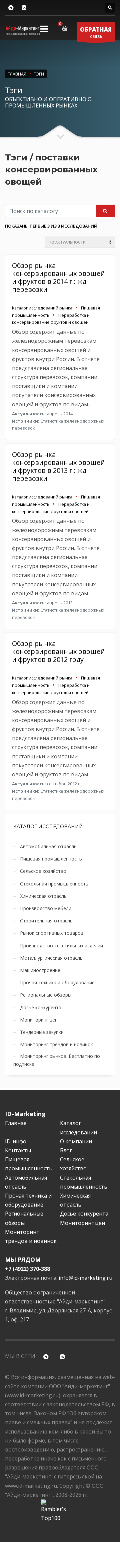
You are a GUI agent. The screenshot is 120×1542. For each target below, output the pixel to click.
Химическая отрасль (43, 896)
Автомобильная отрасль (48, 846)
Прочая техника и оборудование (57, 982)
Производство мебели (45, 908)
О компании (76, 1141)
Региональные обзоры (45, 995)
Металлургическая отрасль (51, 958)
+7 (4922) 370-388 (27, 1268)
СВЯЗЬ (96, 32)
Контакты (18, 1150)
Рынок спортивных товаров (51, 933)
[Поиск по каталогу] (110, 8)
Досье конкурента (40, 1007)
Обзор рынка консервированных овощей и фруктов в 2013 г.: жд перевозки (58, 466)
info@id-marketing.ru (85, 1277)
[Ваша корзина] (66, 28)
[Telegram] (11, 8)
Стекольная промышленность (54, 883)
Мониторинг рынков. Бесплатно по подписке (56, 1060)
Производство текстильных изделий (61, 945)
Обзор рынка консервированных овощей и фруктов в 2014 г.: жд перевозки (58, 277)
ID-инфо (15, 1141)
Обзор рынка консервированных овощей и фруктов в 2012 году (58, 651)
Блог (66, 1150)
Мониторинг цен (39, 1020)
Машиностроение (40, 970)
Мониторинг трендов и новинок (56, 1044)
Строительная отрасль (46, 920)
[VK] (24, 8)
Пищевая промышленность (51, 859)
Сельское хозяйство (43, 871)
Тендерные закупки (42, 1032)
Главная (15, 1123)
